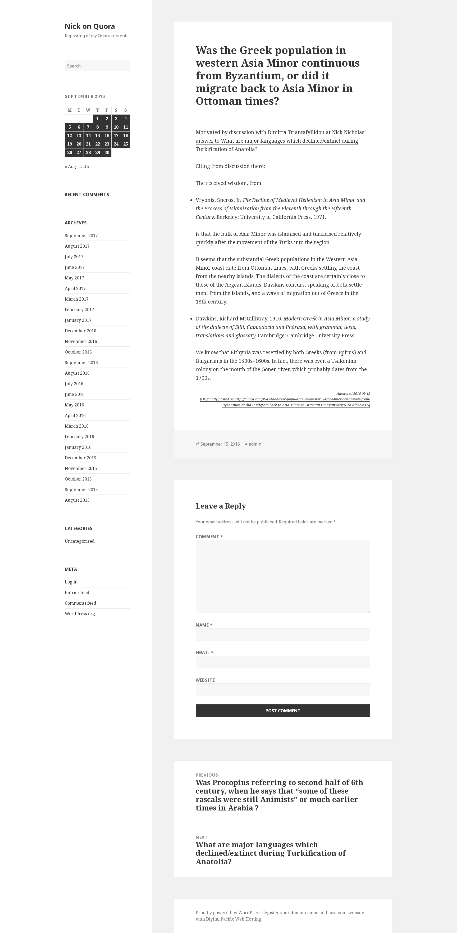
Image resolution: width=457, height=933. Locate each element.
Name (204, 625)
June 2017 (75, 267)
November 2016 (81, 341)
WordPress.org (80, 614)
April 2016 (75, 415)
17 (116, 135)
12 (69, 135)
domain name (304, 913)
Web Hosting (248, 919)
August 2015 (77, 500)
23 (106, 144)
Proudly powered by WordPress (228, 913)
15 (97, 135)
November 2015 (81, 468)
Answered (353, 393)
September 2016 (81, 362)
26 (69, 152)
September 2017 (81, 235)
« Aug (70, 166)
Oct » (84, 166)
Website (205, 680)
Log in (71, 582)
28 (88, 152)
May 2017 (74, 278)
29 (97, 152)
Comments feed (80, 603)
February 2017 (79, 309)
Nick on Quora (90, 26)
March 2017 (77, 299)
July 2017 (74, 257)
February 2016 (79, 437)
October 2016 (78, 352)
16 (106, 135)
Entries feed (77, 592)
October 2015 (78, 479)
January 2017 (78, 320)
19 (69, 144)
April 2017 (75, 288)
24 (116, 144)
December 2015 (80, 458)
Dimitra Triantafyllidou (296, 132)
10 (116, 127)
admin (255, 444)
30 (106, 152)
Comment (209, 537)
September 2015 (81, 489)
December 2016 (80, 331)
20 (78, 144)
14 (88, 135)
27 (78, 152)
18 (125, 135)
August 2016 (77, 373)
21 (88, 144)
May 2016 (74, 405)
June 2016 (75, 394)
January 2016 (78, 447)
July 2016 (74, 384)
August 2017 (77, 246)
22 (97, 144)
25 (125, 144)
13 (78, 135)
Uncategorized (80, 541)
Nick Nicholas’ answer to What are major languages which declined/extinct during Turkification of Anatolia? (281, 141)
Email (204, 652)
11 (125, 127)
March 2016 (77, 426)
